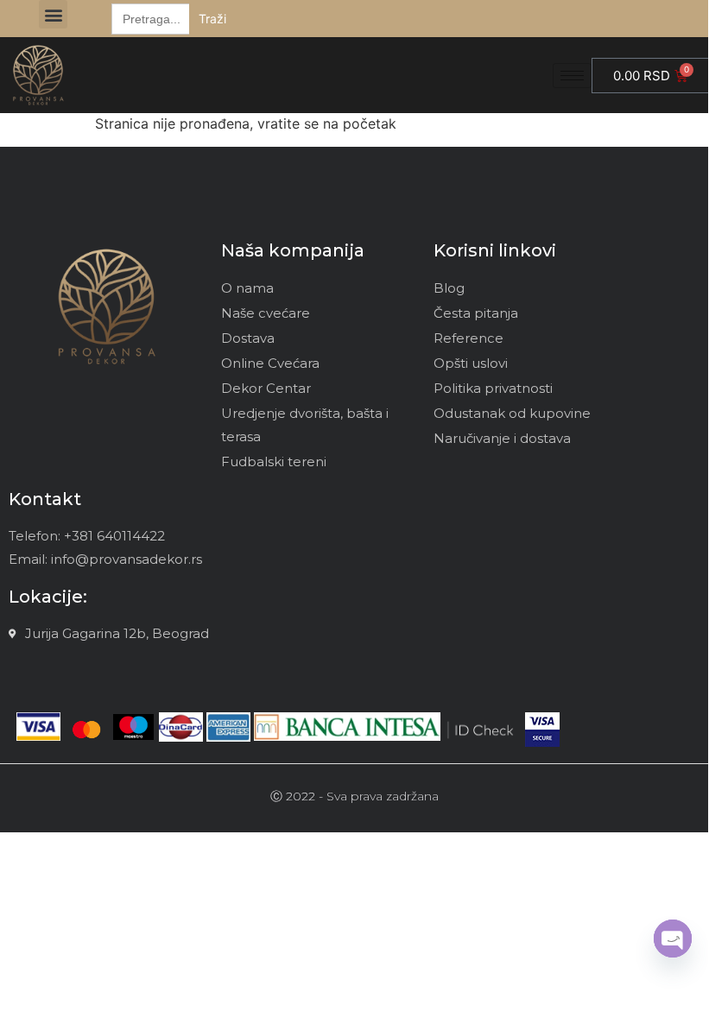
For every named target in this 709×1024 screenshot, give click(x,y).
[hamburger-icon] (572, 75)
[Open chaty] (673, 939)
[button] (53, 14)
